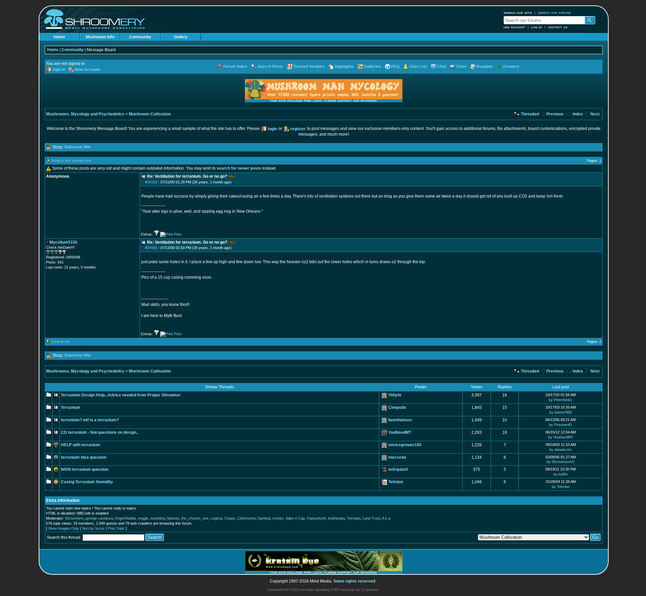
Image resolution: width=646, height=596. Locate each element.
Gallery (181, 37)
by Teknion (561, 487)
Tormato (353, 518)
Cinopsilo (397, 407)
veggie (143, 518)
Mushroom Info (100, 37)
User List (418, 66)
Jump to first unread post (71, 161)
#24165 (151, 248)
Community (140, 37)
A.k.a (386, 518)
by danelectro (560, 450)
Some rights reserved (354, 581)
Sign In (58, 69)
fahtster (173, 518)
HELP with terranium (80, 445)
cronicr (278, 518)
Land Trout (371, 518)
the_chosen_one (195, 518)
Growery (511, 66)
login (272, 129)
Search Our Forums (554, 13)
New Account (514, 27)
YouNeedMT (399, 432)
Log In (536, 27)
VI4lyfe (394, 395)
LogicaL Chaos (223, 518)
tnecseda (397, 457)
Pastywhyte (316, 518)
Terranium (70, 407)
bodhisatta (336, 518)
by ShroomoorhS (560, 462)
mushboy (157, 518)
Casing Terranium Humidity (87, 482)
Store (461, 66)
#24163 (151, 182)
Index (577, 114)
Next (594, 114)
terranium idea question (83, 457)
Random (485, 66)
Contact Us (558, 27)
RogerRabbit (125, 518)
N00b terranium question (84, 469)
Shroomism (74, 518)
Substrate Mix (77, 147)
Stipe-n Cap (295, 518)
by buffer (560, 474)
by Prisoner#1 (560, 425)
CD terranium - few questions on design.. (99, 432)
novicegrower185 (405, 445)
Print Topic (116, 528)
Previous (554, 114)
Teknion (395, 482)
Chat (441, 66)
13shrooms (246, 518)
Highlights (344, 66)
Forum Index (235, 66)
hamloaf (264, 518)
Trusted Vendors (309, 66)
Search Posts (270, 66)
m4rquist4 (398, 469)
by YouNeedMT (560, 437)
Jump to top (60, 342)
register (298, 129)
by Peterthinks (560, 400)
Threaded (529, 114)
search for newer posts (239, 168)
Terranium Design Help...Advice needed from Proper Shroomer (121, 395)
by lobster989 (560, 412)
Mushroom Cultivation (150, 114)
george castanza (99, 518)
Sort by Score (93, 528)
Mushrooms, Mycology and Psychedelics (85, 114)
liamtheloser (400, 420)
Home (59, 37)
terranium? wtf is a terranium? (90, 420)
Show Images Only (63, 528)
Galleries (372, 66)
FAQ (395, 66)
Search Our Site (518, 13)
